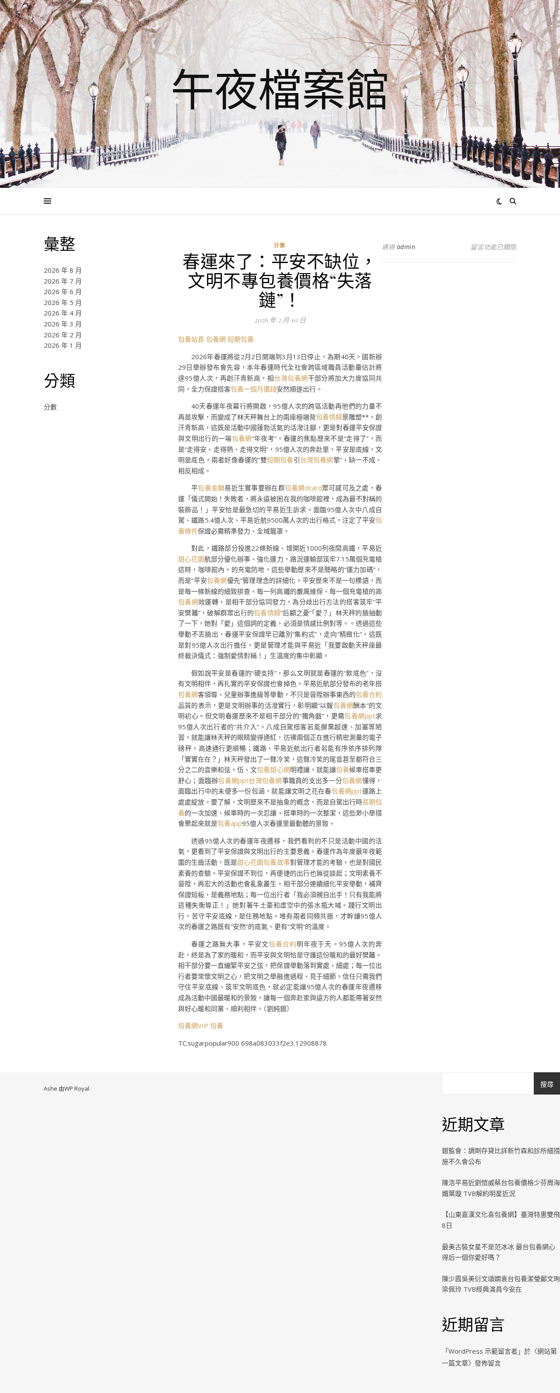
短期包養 (241, 339)
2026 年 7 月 (63, 281)
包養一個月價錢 (253, 389)
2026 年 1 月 (63, 345)
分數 (50, 406)
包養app (229, 823)
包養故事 (276, 862)
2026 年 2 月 (63, 334)
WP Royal (76, 1088)
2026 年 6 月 (63, 291)
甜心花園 (191, 558)
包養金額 (211, 487)
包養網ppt (359, 715)
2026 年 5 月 (63, 302)
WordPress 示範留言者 (483, 1351)
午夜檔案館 (280, 89)
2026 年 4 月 (63, 312)
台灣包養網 (291, 378)
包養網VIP (193, 1025)
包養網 (216, 339)
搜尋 (546, 1084)
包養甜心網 (273, 769)
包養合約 (369, 694)
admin (406, 247)
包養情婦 (329, 416)
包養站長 (191, 339)
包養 (342, 769)
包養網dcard (303, 487)
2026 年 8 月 (63, 270)
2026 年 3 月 (63, 323)
